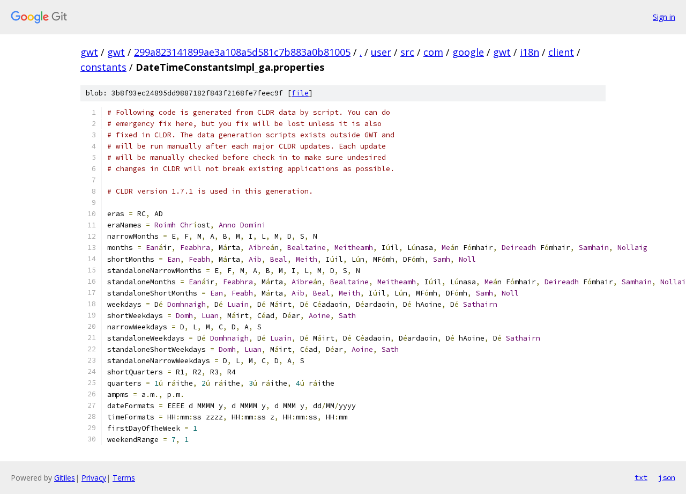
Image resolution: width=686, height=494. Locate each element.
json (666, 477)
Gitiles (64, 478)
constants (103, 67)
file (300, 93)
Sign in (664, 17)
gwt (89, 52)
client (561, 52)
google (468, 52)
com (433, 52)
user (381, 52)
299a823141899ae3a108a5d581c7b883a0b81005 (242, 52)
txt (641, 477)
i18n (529, 52)
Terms (124, 478)
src (407, 52)
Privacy (93, 478)
